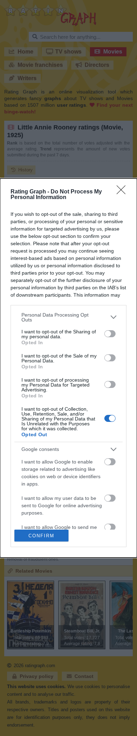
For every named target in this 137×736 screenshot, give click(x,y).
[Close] (123, 192)
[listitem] (68, 317)
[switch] (110, 333)
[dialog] (68, 368)
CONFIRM (41, 535)
